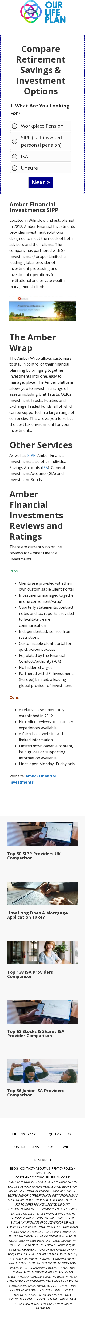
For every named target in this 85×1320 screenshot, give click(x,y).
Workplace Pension (42, 126)
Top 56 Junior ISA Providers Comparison (35, 1093)
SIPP (31, 455)
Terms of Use (42, 1173)
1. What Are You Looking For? (40, 109)
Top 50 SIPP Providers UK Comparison (34, 856)
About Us (43, 1168)
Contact (27, 1168)
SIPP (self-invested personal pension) (41, 141)
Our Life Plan (42, 12)
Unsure (29, 168)
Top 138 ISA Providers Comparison (30, 974)
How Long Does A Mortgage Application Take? (37, 915)
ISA (24, 156)
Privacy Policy (62, 1168)
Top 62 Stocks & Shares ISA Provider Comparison (35, 1033)
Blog (14, 1168)
